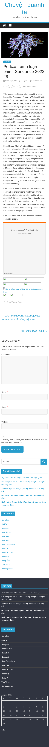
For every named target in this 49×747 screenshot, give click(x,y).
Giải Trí (7, 62)
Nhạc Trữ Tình (7, 552)
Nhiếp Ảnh (5, 561)
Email (4, 407)
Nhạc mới (5, 540)
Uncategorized (7, 569)
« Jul (3, 730)
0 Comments (37, 81)
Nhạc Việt (5, 556)
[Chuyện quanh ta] (4, 25)
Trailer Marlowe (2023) (34, 331)
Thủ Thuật (5, 565)
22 (37, 715)
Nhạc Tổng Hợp (8, 544)
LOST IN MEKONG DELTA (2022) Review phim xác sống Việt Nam (20, 317)
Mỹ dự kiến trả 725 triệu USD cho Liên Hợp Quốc (21, 478)
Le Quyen (25, 81)
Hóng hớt (5, 528)
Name (4, 392)
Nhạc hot (5, 536)
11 (10, 711)
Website (4, 422)
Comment (6, 354)
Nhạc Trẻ (5, 548)
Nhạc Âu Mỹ (6, 532)
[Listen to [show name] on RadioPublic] (24, 289)
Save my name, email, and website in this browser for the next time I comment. (24, 441)
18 (10, 715)
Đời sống (5, 520)
